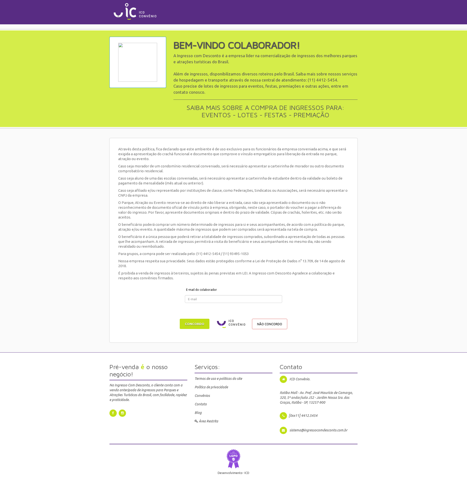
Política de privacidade (211, 387)
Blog (198, 413)
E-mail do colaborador (201, 289)
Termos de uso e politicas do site (218, 379)
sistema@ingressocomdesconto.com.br (318, 430)
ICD (246, 472)
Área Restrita (208, 421)
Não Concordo (269, 324)
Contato (201, 404)
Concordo (194, 324)
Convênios (202, 396)
